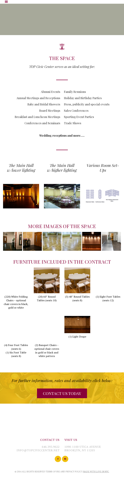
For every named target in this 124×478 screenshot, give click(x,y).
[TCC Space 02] (52, 241)
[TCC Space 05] (111, 241)
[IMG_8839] (91, 241)
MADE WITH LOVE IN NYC (96, 471)
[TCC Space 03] (32, 241)
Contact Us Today (62, 393)
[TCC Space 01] (71, 241)
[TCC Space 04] (12, 241)
